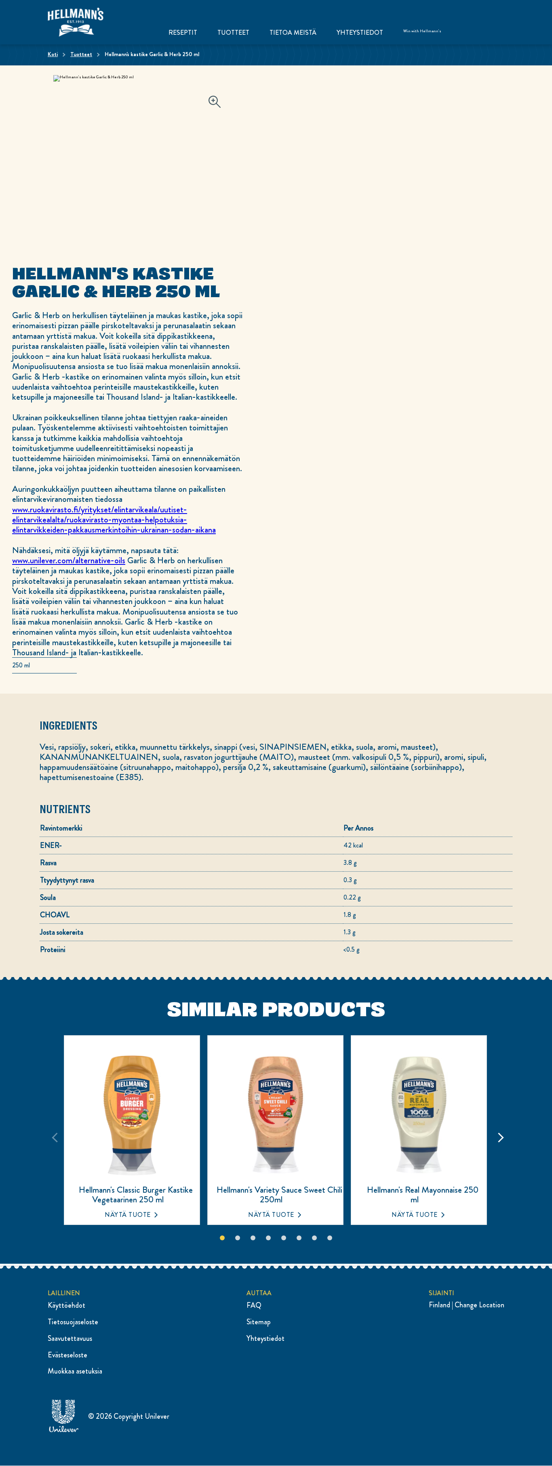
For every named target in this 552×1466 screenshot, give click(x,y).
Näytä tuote (128, 1214)
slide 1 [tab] (222, 1238)
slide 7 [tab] (314, 1238)
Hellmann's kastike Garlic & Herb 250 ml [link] (152, 54)
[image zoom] (214, 102)
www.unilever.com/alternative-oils (68, 560)
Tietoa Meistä (293, 32)
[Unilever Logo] (64, 1431)
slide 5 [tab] (283, 1238)
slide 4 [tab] (268, 1238)
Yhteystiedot (360, 32)
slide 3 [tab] (253, 1238)
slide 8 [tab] (329, 1238)
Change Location (479, 1305)
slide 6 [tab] (299, 1238)
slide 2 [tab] (237, 1238)
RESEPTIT (183, 32)
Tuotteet (233, 32)
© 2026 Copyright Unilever (128, 1416)
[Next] (498, 1136)
